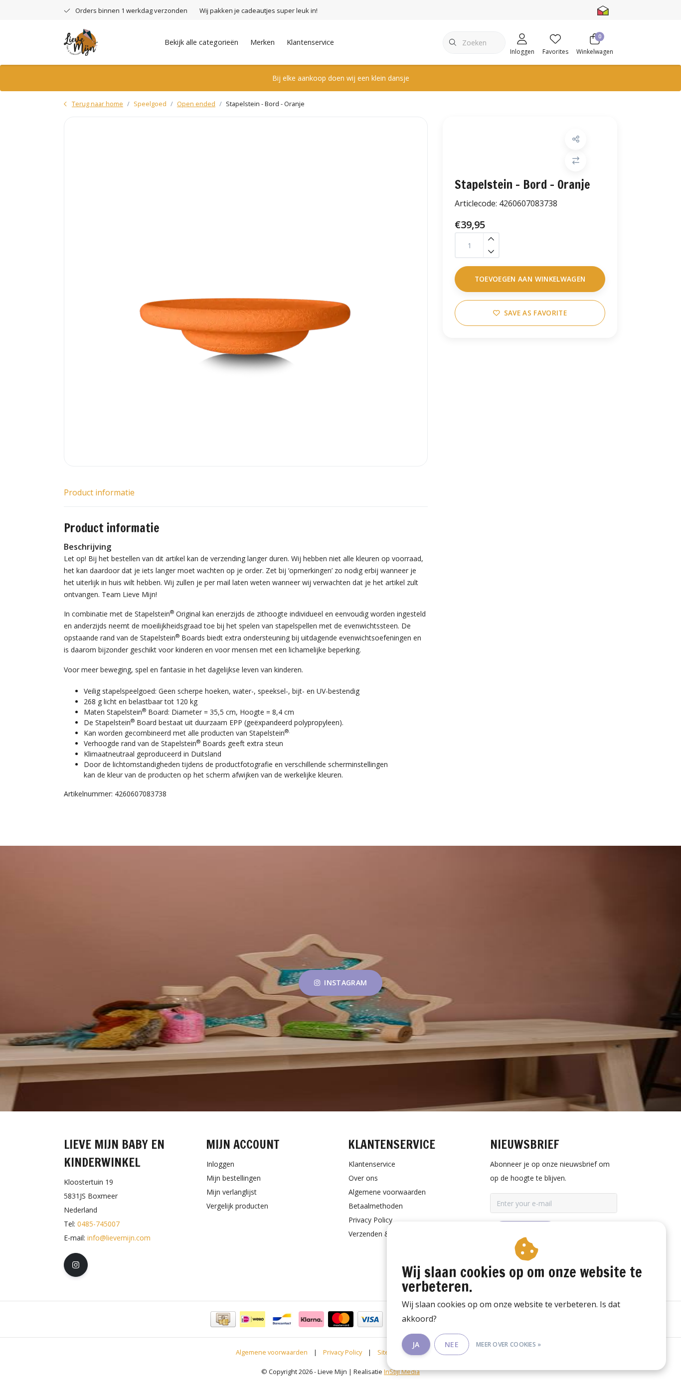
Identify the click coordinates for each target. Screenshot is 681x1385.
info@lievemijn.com (119, 1237)
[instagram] (76, 1265)
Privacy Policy (342, 1352)
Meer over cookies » (508, 1344)
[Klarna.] (311, 1319)
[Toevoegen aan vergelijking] (575, 160)
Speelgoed (150, 103)
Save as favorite (535, 312)
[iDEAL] (252, 1319)
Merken (262, 42)
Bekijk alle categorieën (201, 42)
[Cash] (223, 1319)
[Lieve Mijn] (81, 41)
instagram (345, 982)
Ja (416, 1344)
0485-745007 (98, 1224)
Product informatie (99, 492)
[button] (575, 139)
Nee (452, 1344)
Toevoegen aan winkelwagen (530, 279)
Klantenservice (310, 42)
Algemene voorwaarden (272, 1352)
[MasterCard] (340, 1319)
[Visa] (370, 1319)
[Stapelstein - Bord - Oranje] (246, 291)
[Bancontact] (282, 1319)
